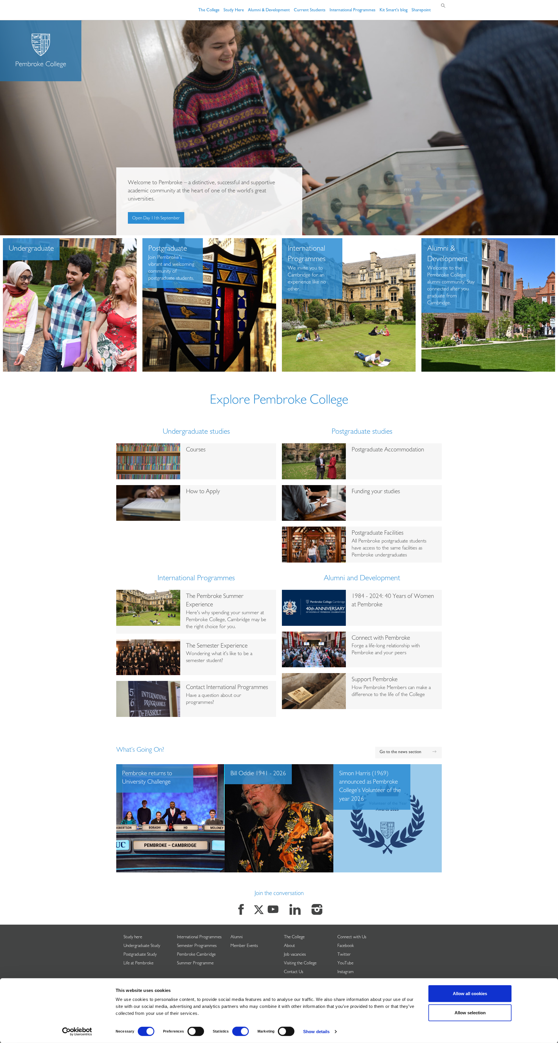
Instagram (345, 972)
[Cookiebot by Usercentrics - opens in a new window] (77, 1031)
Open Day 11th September (156, 218)
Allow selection (470, 1012)
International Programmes (352, 10)
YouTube (345, 963)
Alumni (236, 937)
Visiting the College (300, 963)
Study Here (233, 10)
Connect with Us (351, 937)
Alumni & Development (269, 10)
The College (208, 10)
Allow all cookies (470, 993)
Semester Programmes (197, 946)
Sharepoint (421, 10)
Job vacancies (295, 955)
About (289, 946)
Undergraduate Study (142, 946)
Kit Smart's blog (393, 10)
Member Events (244, 946)
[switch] (195, 1031)
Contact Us (293, 972)
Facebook (345, 946)
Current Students (310, 10)
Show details (316, 1031)
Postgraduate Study (140, 955)
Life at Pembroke (138, 963)
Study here (133, 937)
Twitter (344, 955)
